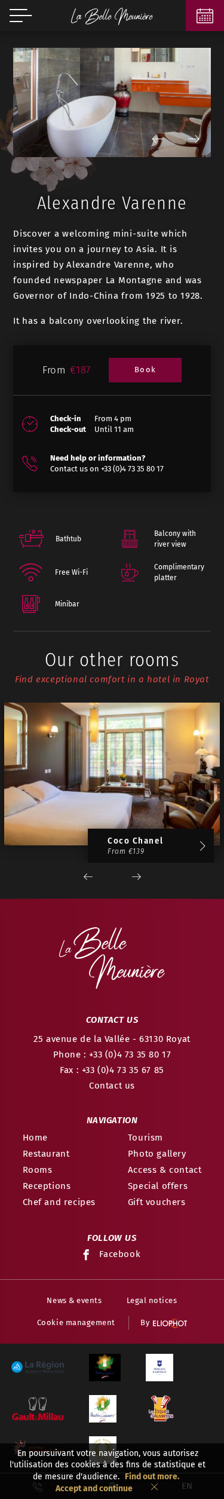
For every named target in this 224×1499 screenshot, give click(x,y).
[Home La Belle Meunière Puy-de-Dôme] (112, 15)
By (144, 1322)
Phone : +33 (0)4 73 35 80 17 (112, 1054)
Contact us (112, 1085)
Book (145, 369)
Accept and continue (94, 1488)
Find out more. (152, 1477)
